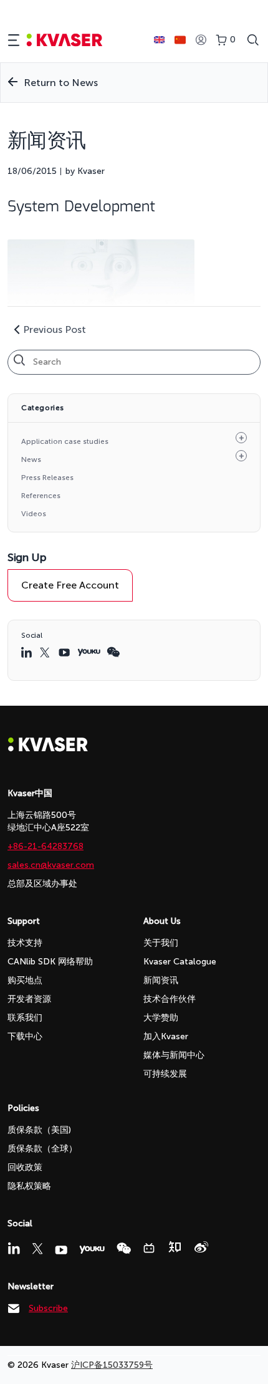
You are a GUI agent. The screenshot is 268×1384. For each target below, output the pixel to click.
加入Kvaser (165, 1036)
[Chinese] (180, 40)
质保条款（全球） (42, 1148)
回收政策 (24, 1167)
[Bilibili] (149, 1248)
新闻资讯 (160, 980)
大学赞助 (160, 1017)
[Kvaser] (48, 748)
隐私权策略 (29, 1186)
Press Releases (47, 477)
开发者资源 (29, 999)
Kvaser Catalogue (179, 961)
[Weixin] (124, 1248)
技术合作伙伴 (169, 999)
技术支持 (24, 943)
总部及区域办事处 (42, 883)
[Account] (200, 40)
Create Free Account (70, 585)
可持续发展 (165, 1074)
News (31, 459)
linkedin (27, 652)
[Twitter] (37, 1248)
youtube (65, 652)
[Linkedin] (13, 1248)
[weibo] (201, 1246)
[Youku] (92, 1249)
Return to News (61, 83)
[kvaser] (64, 40)
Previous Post (54, 329)
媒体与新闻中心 (173, 1055)
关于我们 (160, 943)
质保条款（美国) (39, 1130)
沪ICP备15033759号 (112, 1365)
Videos (33, 513)
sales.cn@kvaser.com (50, 865)
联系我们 (24, 1017)
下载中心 (24, 1036)
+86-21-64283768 (45, 846)
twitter (46, 652)
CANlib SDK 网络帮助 (50, 961)
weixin (113, 652)
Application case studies (64, 441)
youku (88, 652)
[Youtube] (61, 1250)
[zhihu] (174, 1246)
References (40, 495)
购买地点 (24, 980)
